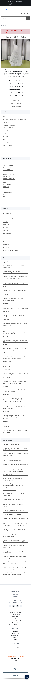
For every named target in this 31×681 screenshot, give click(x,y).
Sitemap (5, 151)
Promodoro (6, 247)
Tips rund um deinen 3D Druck (11, 444)
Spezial (5, 199)
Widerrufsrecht (7, 148)
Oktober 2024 (6, 319)
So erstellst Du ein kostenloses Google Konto (15, 119)
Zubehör (15, 631)
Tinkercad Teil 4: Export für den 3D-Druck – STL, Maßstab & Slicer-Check (14, 291)
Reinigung (6, 186)
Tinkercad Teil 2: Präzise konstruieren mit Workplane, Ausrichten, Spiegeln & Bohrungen (15, 307)
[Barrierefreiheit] (27, 677)
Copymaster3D (7, 233)
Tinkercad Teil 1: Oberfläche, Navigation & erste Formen (14, 316)
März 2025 (6, 303)
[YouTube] (21, 606)
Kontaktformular (15, 101)
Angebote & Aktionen (15, 103)
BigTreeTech (6, 224)
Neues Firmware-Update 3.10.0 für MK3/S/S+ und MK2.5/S (15, 431)
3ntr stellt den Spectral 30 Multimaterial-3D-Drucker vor (15, 425)
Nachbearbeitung (7, 184)
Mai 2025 (5, 295)
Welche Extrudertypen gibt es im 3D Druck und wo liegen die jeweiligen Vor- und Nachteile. (14, 416)
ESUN (4, 236)
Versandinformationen (9, 125)
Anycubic (5, 221)
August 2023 (6, 378)
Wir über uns (6, 122)
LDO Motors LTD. (7, 213)
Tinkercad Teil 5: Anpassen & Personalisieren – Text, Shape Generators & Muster (15, 277)
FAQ (4, 116)
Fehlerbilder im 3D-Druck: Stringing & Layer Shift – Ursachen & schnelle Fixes (14, 382)
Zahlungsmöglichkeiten (9, 128)
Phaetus (5, 241)
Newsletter (6, 131)
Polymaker (6, 244)
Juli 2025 (5, 286)
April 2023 (6, 394)
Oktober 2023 (6, 369)
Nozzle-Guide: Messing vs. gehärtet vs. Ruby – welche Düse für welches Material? (15, 357)
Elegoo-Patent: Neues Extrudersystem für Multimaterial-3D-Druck (14, 271)
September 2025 (7, 262)
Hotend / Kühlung (8, 169)
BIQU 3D (5, 227)
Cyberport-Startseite (15, 106)
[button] (21, 13)
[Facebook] (10, 606)
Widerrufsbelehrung (15, 652)
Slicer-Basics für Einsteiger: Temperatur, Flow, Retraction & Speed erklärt (15, 340)
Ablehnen (15, 675)
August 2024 (6, 328)
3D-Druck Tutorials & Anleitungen (12, 514)
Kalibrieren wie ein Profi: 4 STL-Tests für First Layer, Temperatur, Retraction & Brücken (15, 282)
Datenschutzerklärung (15, 648)
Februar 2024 (6, 353)
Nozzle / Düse (6, 176)
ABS (4, 194)
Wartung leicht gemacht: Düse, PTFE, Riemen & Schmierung (15, 324)
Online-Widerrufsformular (15, 654)
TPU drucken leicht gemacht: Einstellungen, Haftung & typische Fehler (14, 332)
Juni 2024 (5, 336)
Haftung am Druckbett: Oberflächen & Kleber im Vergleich (15, 365)
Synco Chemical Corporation (10, 250)
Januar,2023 (6, 411)
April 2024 (6, 344)
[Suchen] (28, 18)
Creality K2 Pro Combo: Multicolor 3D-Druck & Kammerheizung (15, 266)
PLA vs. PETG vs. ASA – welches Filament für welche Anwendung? (14, 349)
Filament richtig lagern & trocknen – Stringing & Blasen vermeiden (15, 374)
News (4, 133)
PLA (4, 197)
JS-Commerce (6, 216)
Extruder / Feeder (7, 167)
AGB (4, 139)
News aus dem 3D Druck (9, 490)
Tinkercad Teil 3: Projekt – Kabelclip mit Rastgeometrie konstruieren (13, 299)
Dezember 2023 (7, 361)
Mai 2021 (5, 421)
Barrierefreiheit (15, 658)
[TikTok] (17, 606)
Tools (4, 189)
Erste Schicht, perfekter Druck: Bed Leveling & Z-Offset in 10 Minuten (15, 390)
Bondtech (5, 230)
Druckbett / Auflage (8, 165)
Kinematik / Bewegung (9, 172)
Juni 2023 (5, 386)
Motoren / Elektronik (8, 174)
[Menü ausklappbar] (2, 8)
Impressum (6, 136)
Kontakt (16, 660)
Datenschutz (6, 142)
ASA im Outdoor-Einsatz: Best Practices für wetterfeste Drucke (14, 407)
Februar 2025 (6, 311)
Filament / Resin (15, 633)
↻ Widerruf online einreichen (16, 656)
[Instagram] (13, 606)
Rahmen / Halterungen (9, 178)
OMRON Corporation (8, 219)
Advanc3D (5, 239)
